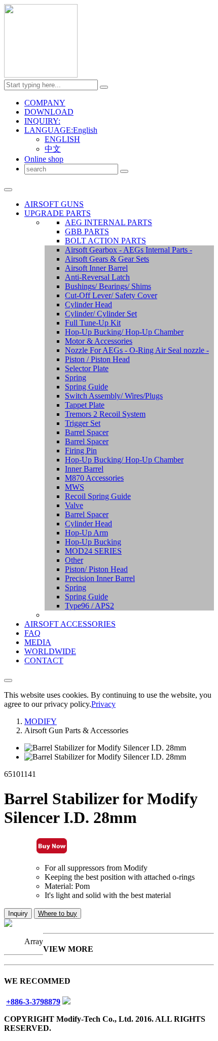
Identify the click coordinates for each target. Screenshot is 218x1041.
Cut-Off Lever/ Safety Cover (111, 295)
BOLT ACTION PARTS (105, 240)
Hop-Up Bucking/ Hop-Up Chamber (124, 332)
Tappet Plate (84, 405)
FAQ (32, 633)
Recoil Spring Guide (98, 496)
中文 (53, 149)
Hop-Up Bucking (93, 541)
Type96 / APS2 (89, 605)
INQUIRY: (42, 121)
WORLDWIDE (50, 651)
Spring (75, 377)
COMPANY (44, 102)
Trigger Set (82, 423)
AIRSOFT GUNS (54, 204)
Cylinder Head (88, 304)
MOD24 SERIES (93, 551)
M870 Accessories (94, 478)
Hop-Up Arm (86, 532)
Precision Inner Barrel (100, 578)
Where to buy (57, 913)
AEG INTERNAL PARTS (108, 222)
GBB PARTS (87, 231)
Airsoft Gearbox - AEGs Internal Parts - (128, 249)
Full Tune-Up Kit (93, 322)
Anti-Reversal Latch (97, 277)
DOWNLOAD (49, 111)
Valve (74, 505)
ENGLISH (62, 139)
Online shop (43, 159)
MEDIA (37, 642)
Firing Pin (81, 450)
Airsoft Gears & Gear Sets (107, 259)
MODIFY (40, 721)
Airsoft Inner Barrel (96, 268)
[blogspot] (66, 1001)
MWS (74, 487)
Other (74, 560)
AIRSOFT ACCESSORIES (70, 624)
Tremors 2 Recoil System (105, 414)
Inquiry (18, 913)
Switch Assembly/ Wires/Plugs (114, 395)
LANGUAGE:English (60, 130)
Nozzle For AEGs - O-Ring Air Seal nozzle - (137, 350)
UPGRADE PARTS (57, 213)
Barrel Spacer (86, 432)
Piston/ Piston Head (96, 569)
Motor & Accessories (98, 341)
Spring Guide (86, 386)
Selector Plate (86, 368)
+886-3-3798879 (33, 1001)
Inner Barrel (84, 468)
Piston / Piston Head (97, 359)
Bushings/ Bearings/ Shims (108, 286)
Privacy (103, 704)
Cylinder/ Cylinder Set (101, 313)
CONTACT (43, 660)
